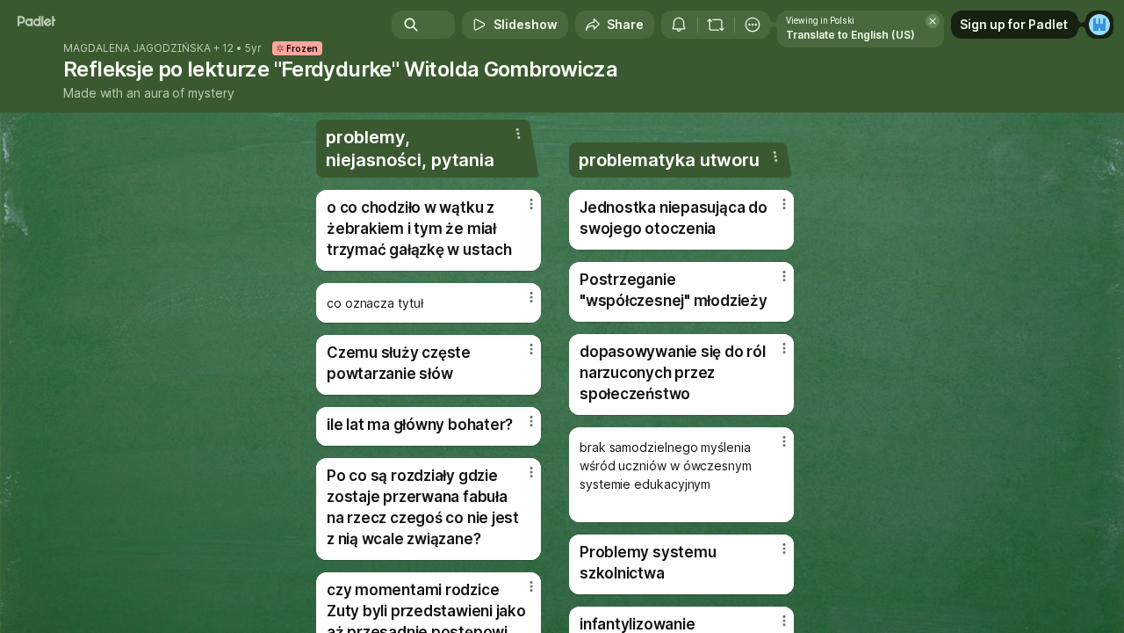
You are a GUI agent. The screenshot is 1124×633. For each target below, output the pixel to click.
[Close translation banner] (933, 21)
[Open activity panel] (678, 25)
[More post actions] (531, 204)
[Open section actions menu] (518, 133)
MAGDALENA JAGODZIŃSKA (137, 48)
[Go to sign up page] (1099, 25)
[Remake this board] (715, 25)
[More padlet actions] (752, 25)
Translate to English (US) (850, 34)
